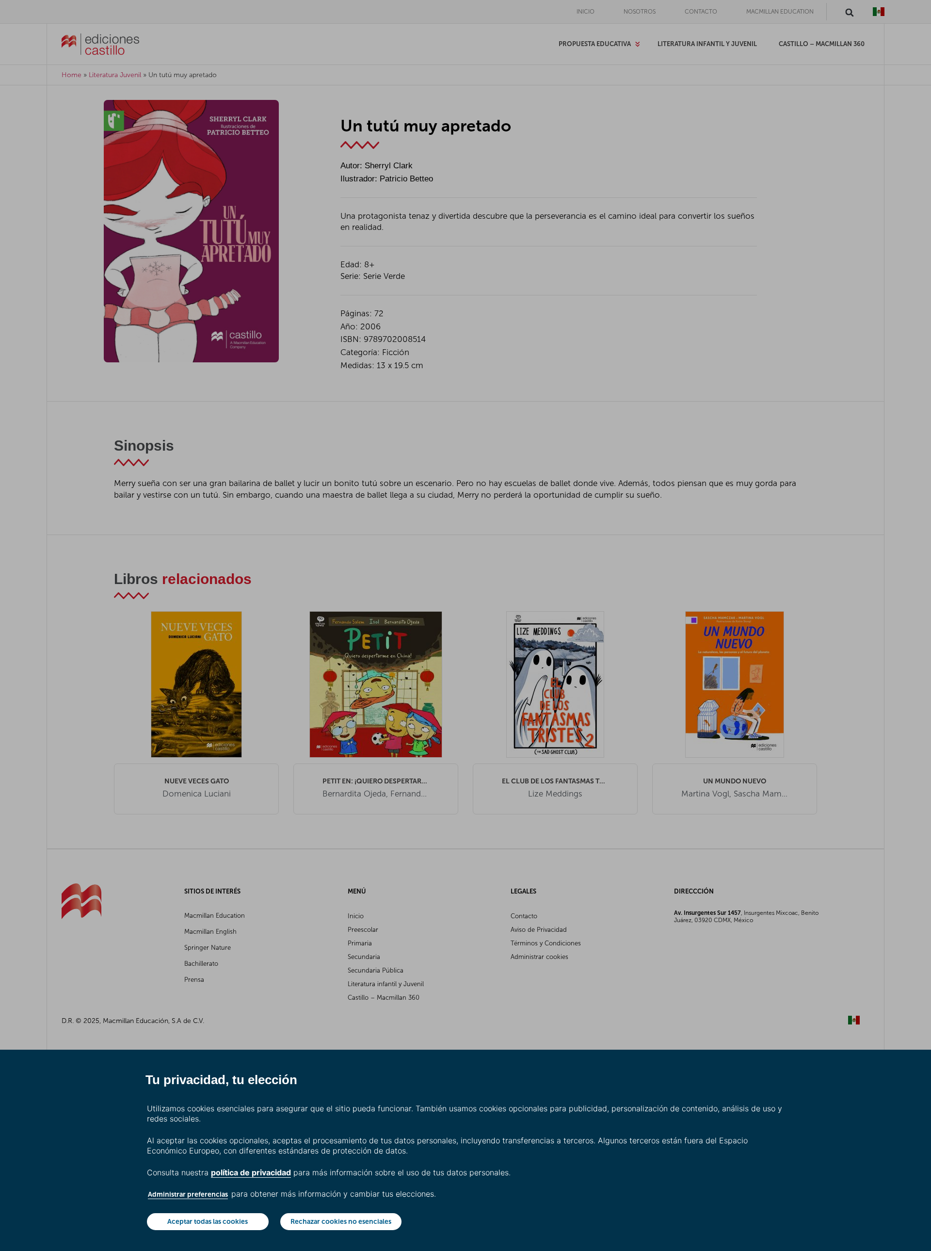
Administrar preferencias (188, 1194)
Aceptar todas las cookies (207, 1221)
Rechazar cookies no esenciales (340, 1221)
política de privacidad (251, 1172)
